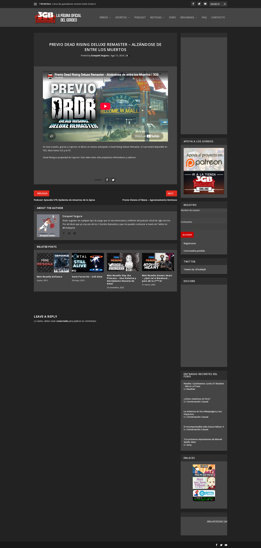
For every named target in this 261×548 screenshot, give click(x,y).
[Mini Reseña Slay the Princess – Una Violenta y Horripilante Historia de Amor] (123, 262)
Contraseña (186, 221)
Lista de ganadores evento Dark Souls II (74, 3)
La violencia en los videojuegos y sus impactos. (203, 413)
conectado (62, 321)
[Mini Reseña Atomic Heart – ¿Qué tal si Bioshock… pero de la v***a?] (158, 262)
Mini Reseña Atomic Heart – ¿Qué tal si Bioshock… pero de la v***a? (157, 278)
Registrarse (190, 243)
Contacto (218, 17)
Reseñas (191, 389)
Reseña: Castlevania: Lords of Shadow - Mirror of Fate (204, 385)
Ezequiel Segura (100, 55)
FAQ (204, 17)
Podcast (140, 17)
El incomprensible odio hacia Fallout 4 (204, 426)
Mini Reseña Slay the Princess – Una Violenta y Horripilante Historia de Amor (121, 279)
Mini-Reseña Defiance (49, 276)
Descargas (187, 17)
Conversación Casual (197, 401)
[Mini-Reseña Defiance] (53, 262)
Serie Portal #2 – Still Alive (87, 276)
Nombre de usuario (190, 210)
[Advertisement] (204, 85)
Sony (189, 444)
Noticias (155, 17)
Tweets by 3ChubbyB (195, 269)
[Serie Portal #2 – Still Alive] (88, 262)
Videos (104, 17)
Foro (172, 17)
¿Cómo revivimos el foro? (197, 398)
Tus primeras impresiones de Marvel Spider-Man (203, 440)
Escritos (121, 17)
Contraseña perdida (194, 250)
